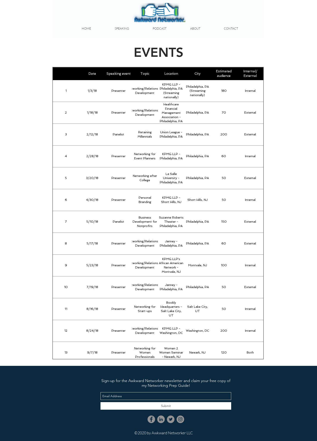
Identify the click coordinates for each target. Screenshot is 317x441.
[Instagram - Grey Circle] (180, 419)
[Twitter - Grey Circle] (170, 419)
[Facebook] (151, 419)
